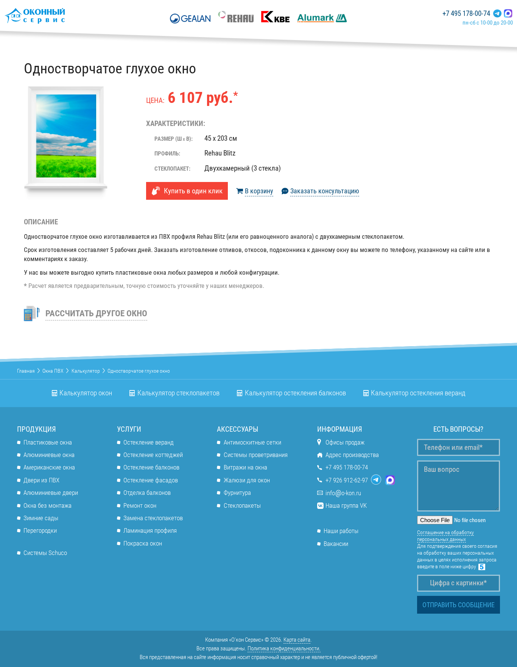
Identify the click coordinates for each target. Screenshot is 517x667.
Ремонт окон (139, 505)
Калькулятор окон (85, 393)
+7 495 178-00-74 (466, 13)
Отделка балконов (147, 492)
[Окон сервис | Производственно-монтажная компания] (56, 15)
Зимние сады (40, 518)
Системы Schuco (45, 553)
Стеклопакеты (242, 505)
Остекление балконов (151, 467)
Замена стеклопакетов (153, 518)
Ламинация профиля (150, 530)
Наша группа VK (346, 505)
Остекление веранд (148, 442)
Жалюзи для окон (246, 480)
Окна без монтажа (47, 505)
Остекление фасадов (150, 480)
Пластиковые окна (47, 442)
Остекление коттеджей (153, 455)
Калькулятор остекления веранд (418, 393)
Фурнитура (237, 492)
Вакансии (336, 543)
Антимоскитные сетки (252, 442)
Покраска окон (142, 543)
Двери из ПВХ (41, 480)
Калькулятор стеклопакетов (178, 393)
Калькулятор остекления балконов (295, 393)
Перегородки (40, 530)
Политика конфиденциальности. (284, 648)
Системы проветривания (255, 455)
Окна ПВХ (53, 371)
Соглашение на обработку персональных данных (445, 535)
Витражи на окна (245, 467)
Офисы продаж (344, 442)
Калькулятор (86, 371)
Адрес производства (352, 455)
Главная (26, 371)
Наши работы (341, 531)
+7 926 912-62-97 (346, 480)
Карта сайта (296, 639)
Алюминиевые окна (49, 455)
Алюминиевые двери (50, 492)
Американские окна (49, 467)
